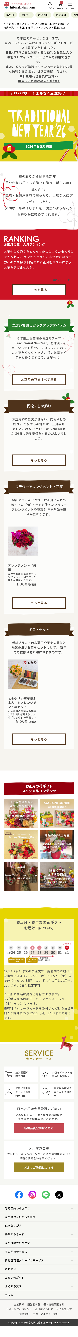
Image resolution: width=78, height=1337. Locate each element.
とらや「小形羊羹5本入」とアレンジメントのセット (22, 702)
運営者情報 (33, 1304)
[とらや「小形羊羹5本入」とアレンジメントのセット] (23, 674)
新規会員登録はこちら (39, 1128)
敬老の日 (43, 14)
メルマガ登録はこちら (39, 1167)
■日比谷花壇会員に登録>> (39, 76)
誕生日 (10, 14)
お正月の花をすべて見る (39, 379)
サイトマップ (64, 1309)
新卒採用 (24, 1313)
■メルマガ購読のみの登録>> (39, 81)
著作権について (44, 1309)
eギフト (26, 14)
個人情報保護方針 (53, 1304)
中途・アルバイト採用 (46, 1313)
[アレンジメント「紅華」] (23, 541)
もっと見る (39, 290)
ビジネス (61, 14)
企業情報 (19, 1304)
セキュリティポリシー (19, 1309)
